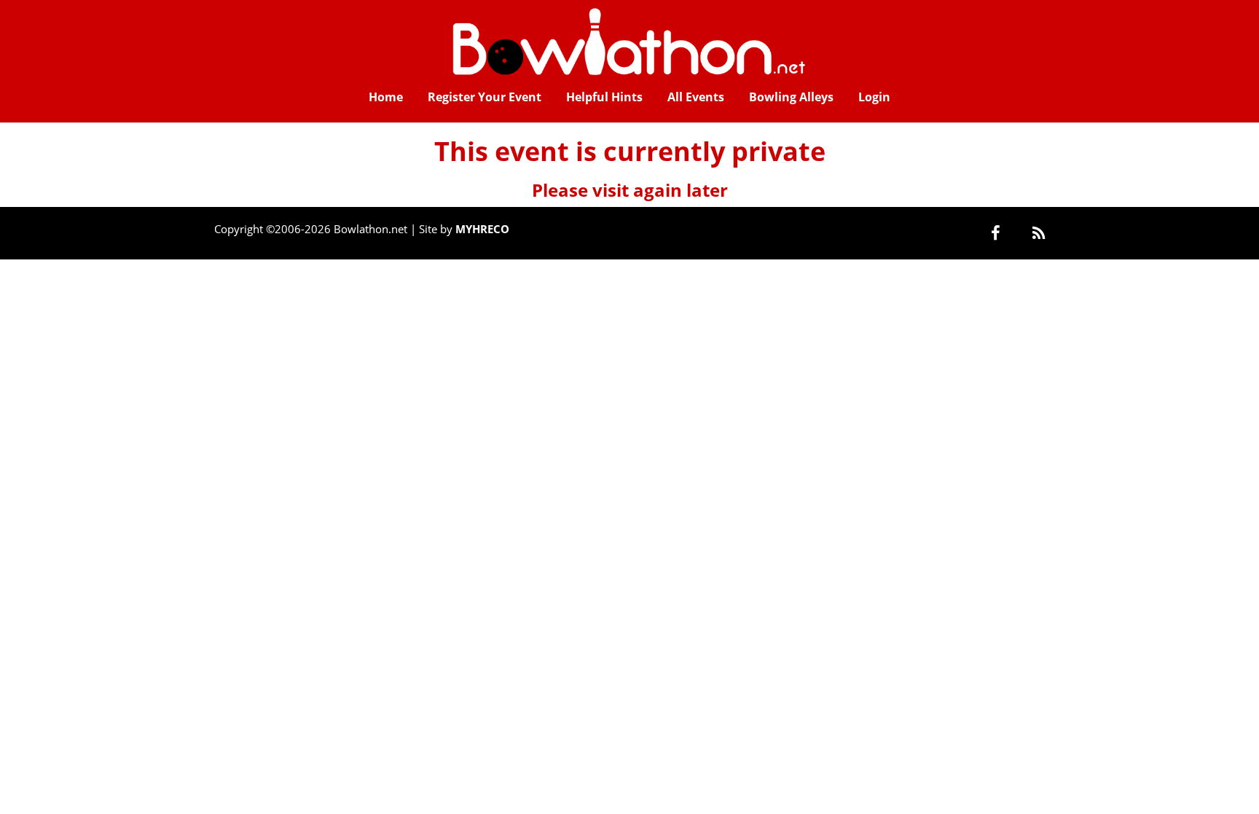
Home (386, 97)
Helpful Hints (604, 97)
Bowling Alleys (791, 97)
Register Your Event (484, 97)
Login (874, 97)
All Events (695, 97)
